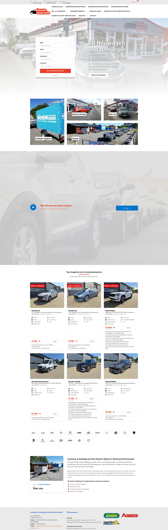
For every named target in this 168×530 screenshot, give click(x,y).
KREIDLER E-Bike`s (95, 11)
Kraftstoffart (43, 56)
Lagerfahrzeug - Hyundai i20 (47, 316)
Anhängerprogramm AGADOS (98, 6)
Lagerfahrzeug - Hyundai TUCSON (84, 387)
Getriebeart (43, 63)
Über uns (82, 15)
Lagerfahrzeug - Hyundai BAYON (121, 387)
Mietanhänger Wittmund (119, 6)
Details (55, 341)
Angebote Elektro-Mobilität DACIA (64, 15)
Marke (41, 42)
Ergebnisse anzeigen (55, 71)
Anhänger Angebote (77, 11)
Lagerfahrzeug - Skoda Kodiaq (121, 316)
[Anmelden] (128, 2)
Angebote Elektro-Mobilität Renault (117, 11)
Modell (42, 49)
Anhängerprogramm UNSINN (75, 6)
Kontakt (93, 15)
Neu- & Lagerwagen (58, 11)
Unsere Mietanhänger (98, 75)
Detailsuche (55, 75)
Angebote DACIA (57, 6)
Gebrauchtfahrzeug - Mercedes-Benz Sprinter (47, 387)
